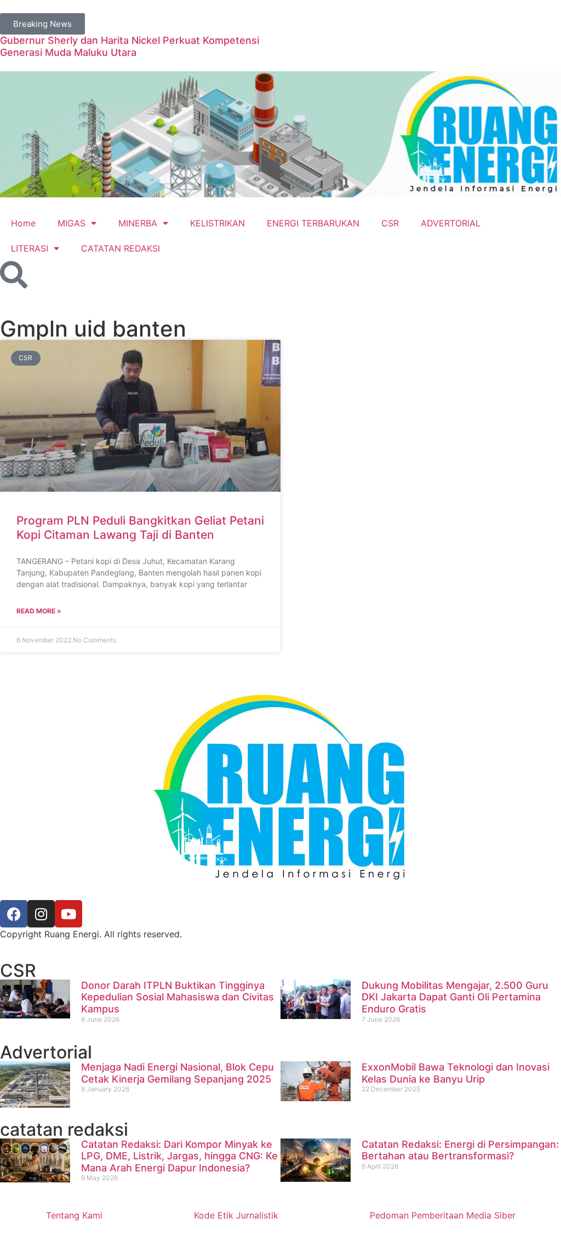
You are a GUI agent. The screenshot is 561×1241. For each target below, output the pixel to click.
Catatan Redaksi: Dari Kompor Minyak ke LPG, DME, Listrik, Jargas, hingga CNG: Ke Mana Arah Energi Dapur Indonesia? (179, 1156)
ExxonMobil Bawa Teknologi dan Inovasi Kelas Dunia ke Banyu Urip (455, 1073)
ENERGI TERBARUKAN (313, 223)
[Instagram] (41, 913)
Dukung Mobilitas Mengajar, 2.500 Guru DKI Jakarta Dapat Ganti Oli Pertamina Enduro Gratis (455, 997)
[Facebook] (13, 913)
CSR (390, 223)
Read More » (38, 611)
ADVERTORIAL (450, 223)
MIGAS (71, 223)
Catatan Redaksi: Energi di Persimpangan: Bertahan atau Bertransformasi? (460, 1150)
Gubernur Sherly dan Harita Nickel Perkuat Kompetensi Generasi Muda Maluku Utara (129, 46)
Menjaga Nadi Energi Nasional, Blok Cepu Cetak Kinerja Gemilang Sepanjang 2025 (177, 1073)
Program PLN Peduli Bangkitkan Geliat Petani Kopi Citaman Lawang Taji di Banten (140, 527)
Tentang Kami (74, 1215)
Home (23, 223)
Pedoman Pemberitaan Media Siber (443, 1215)
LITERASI (29, 248)
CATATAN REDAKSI (120, 248)
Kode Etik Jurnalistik (236, 1215)
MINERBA (137, 223)
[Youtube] (68, 913)
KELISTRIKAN (217, 223)
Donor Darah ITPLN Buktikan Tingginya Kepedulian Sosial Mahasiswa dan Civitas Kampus (177, 997)
